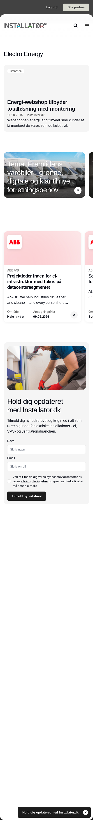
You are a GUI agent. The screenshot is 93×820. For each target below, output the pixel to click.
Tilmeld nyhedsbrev (27, 496)
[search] (76, 26)
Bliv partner (76, 7)
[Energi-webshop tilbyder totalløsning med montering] (46, 98)
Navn (10, 441)
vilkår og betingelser (34, 481)
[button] (77, 190)
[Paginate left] (7, 174)
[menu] (87, 26)
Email (11, 458)
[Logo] (25, 25)
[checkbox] (9, 481)
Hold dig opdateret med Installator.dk (50, 812)
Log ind (52, 7)
